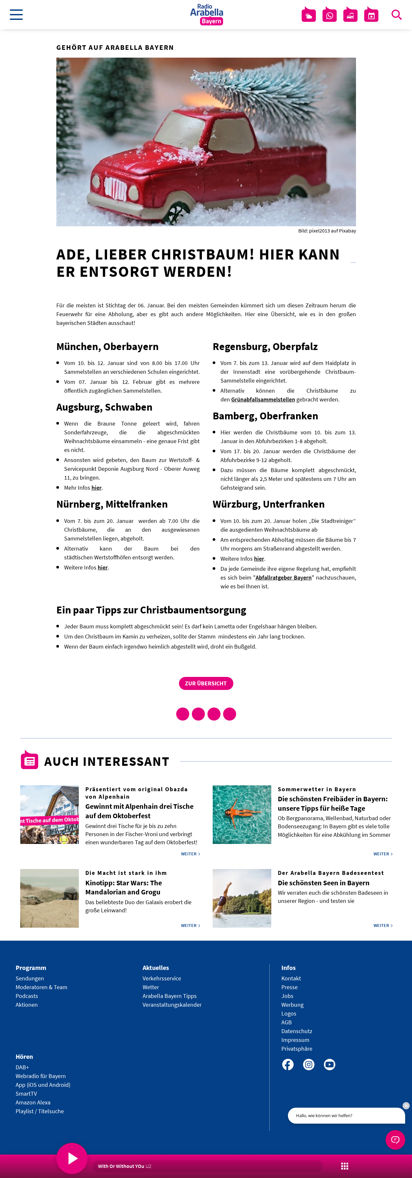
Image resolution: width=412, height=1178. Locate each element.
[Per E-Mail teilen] (229, 714)
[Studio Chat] (329, 16)
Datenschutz (296, 1031)
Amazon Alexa (33, 1102)
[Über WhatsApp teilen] (213, 714)
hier (97, 487)
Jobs (287, 996)
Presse (289, 987)
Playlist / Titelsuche (40, 1111)
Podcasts (27, 996)
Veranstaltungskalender (172, 1004)
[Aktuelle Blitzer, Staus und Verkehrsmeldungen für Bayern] (350, 16)
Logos (288, 1013)
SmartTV (26, 1093)
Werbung (292, 1004)
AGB (286, 1022)
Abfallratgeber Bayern (284, 577)
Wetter (151, 987)
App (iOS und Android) (43, 1084)
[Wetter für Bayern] (309, 16)
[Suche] (397, 15)
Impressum (295, 1040)
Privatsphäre (296, 1048)
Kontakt (291, 978)
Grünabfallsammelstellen (263, 399)
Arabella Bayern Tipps (170, 996)
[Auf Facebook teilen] (182, 714)
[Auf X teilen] (198, 714)
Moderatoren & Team (41, 987)
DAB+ (22, 1067)
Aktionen (27, 1004)
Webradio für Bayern (41, 1076)
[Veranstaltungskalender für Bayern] (371, 16)
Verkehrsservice (162, 978)
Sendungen (30, 978)
